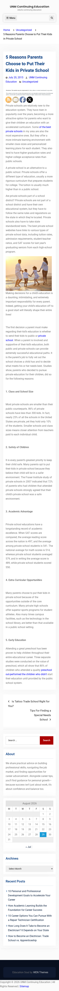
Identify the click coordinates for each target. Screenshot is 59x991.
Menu (12, 18)
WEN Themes (40, 972)
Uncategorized (30, 81)
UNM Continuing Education (29, 7)
